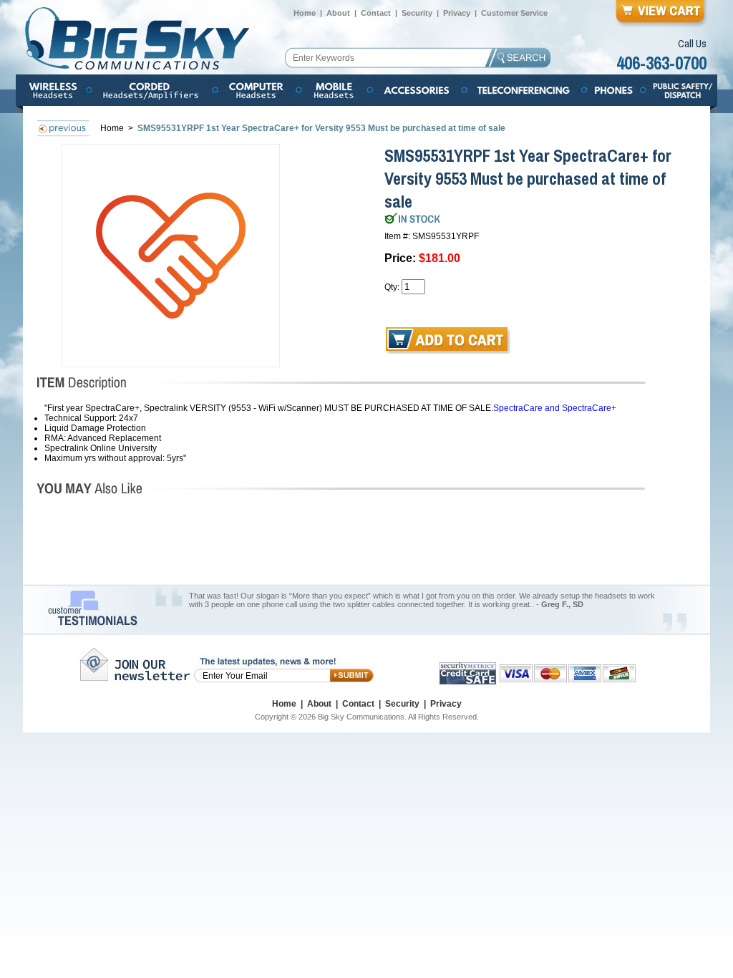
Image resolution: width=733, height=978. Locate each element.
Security (417, 13)
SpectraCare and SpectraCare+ (554, 408)
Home (304, 13)
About (338, 13)
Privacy (456, 13)
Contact (376, 13)
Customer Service (514, 13)
